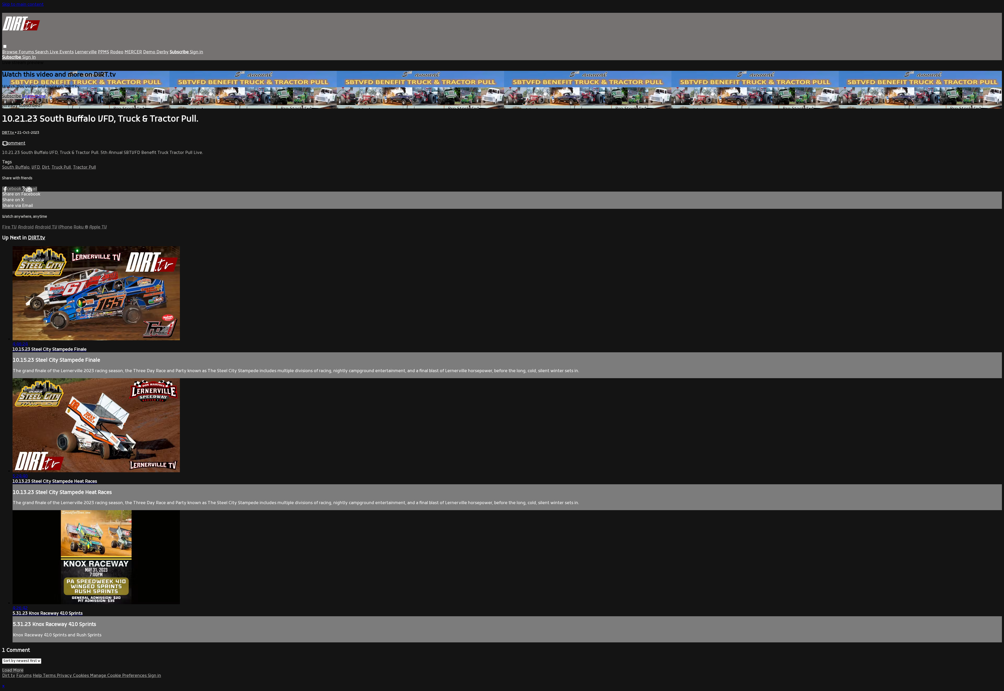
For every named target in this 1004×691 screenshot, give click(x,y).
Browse (10, 52)
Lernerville (86, 52)
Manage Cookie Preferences (119, 675)
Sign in (196, 52)
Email (31, 189)
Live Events (62, 52)
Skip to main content (23, 4)
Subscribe (12, 96)
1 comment (13, 143)
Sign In (29, 57)
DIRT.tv (8, 133)
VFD (36, 167)
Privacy (65, 675)
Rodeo (116, 52)
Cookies (81, 675)
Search (42, 52)
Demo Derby (156, 52)
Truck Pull (61, 167)
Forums (27, 52)
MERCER (133, 52)
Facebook (12, 189)
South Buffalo (16, 167)
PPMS (103, 52)
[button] (5, 46)
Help (38, 675)
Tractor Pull (84, 167)
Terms (50, 675)
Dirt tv (8, 675)
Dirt (45, 167)
